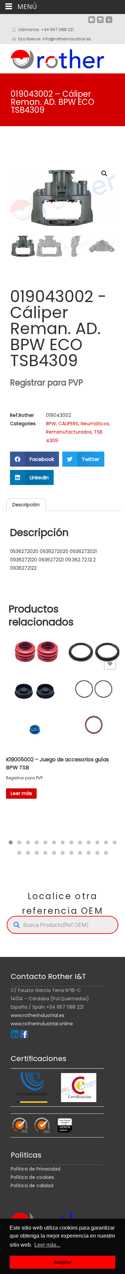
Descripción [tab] (26, 504)
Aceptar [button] (62, 1262)
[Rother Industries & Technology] (52, 57)
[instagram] (100, 22)
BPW (51, 423)
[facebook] (91, 22)
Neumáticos (95, 423)
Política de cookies (32, 1177)
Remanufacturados (69, 432)
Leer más (21, 793)
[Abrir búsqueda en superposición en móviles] (62, 925)
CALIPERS (68, 423)
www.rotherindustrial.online (42, 1023)
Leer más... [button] (47, 1245)
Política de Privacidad (35, 1169)
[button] (104, 174)
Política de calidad (32, 1185)
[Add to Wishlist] (110, 664)
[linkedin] (109, 22)
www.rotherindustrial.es (37, 1015)
